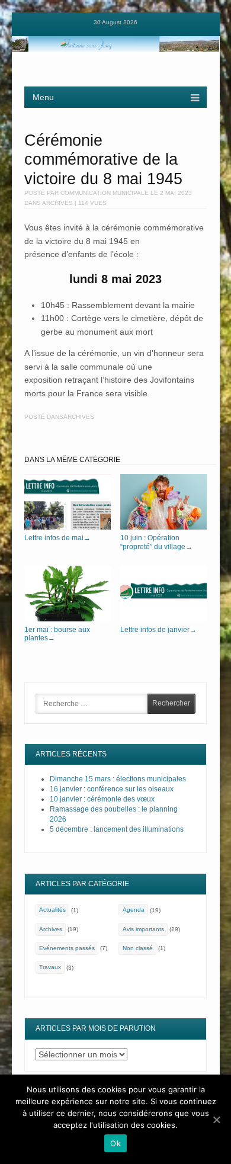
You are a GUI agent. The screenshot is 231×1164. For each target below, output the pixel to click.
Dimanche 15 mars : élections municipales (118, 779)
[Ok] (216, 1119)
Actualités (52, 909)
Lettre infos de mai (57, 538)
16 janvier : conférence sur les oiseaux (112, 789)
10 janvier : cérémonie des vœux (102, 799)
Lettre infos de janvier (158, 630)
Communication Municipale (104, 193)
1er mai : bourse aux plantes (57, 634)
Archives (57, 203)
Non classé (138, 948)
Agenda (134, 909)
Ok (115, 1143)
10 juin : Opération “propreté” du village (156, 542)
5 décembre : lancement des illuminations (117, 829)
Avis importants (143, 929)
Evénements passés (67, 948)
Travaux (50, 967)
